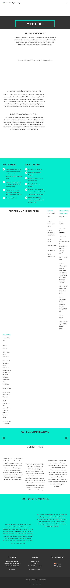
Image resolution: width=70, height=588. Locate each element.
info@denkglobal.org (35, 569)
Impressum (12, 569)
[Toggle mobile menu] (66, 3)
